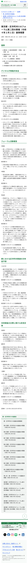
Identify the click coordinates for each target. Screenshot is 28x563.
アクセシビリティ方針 (8, 550)
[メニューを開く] (25, 5)
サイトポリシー (6, 546)
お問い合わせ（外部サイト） (10, 543)
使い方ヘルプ (20, 550)
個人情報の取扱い (18, 546)
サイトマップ (6, 553)
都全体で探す (23, 1)
